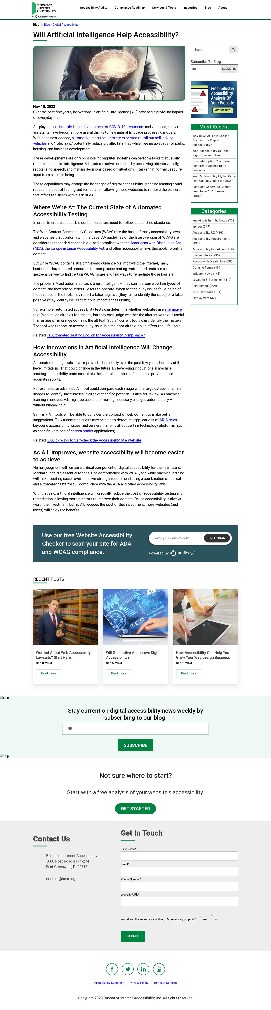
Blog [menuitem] (208, 7)
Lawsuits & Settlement (212, 279)
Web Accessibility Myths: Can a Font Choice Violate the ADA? (214, 179)
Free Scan (217, 538)
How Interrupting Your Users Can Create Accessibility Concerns (211, 166)
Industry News (206, 273)
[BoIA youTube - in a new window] (159, 969)
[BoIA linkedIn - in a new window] (143, 969)
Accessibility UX (207, 232)
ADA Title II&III (206, 292)
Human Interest (207, 255)
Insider (201, 226)
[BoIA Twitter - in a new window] (128, 969)
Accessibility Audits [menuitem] (93, 7)
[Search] (233, 49)
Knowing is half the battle (213, 220)
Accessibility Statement (108, 983)
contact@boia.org (60, 879)
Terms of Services (166, 983)
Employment (204, 298)
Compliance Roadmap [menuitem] (130, 7)
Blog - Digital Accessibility (61, 24)
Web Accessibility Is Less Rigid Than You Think (210, 153)
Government (204, 286)
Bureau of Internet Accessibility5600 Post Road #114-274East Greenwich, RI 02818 (71, 861)
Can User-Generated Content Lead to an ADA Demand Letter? (211, 191)
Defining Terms (207, 267)
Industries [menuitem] (190, 7)
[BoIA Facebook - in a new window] (112, 969)
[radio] (203, 916)
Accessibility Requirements (211, 241)
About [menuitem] (222, 7)
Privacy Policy (139, 983)
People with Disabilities (213, 261)
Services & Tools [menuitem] (164, 7)
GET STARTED (135, 808)
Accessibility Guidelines (213, 249)
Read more (48, 673)
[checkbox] (207, 916)
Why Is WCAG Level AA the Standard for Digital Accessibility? (211, 140)
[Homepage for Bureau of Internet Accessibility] (44, 9)
